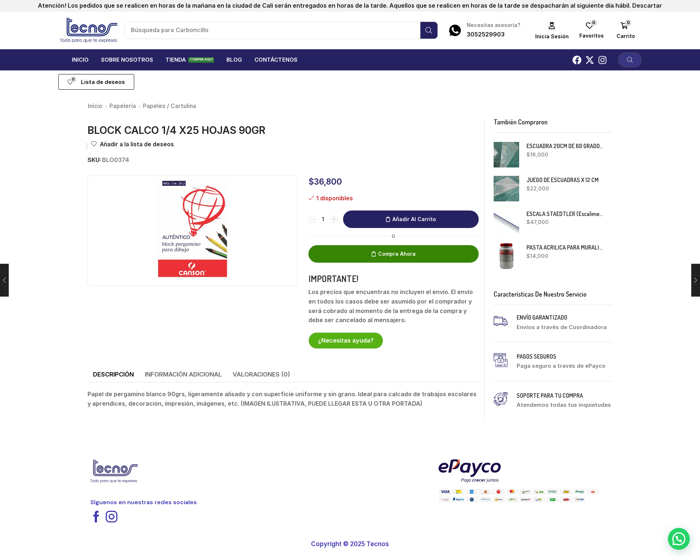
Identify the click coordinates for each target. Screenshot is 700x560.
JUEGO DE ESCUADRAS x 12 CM (562, 180)
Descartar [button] (647, 5)
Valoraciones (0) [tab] (261, 374)
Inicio (95, 106)
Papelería (122, 106)
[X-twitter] (589, 60)
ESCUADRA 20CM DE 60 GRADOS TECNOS (565, 146)
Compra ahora (397, 254)
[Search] (429, 30)
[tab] (113, 374)
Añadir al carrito (414, 219)
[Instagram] (602, 60)
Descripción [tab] (113, 374)
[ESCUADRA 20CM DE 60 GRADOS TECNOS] (506, 154)
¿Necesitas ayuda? (346, 340)
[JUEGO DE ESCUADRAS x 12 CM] (506, 188)
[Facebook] (577, 60)
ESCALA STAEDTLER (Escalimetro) (565, 213)
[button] (552, 30)
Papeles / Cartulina (169, 106)
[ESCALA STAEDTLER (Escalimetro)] (506, 222)
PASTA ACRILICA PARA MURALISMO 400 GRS (565, 247)
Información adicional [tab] (183, 374)
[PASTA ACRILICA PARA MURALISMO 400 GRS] (506, 256)
